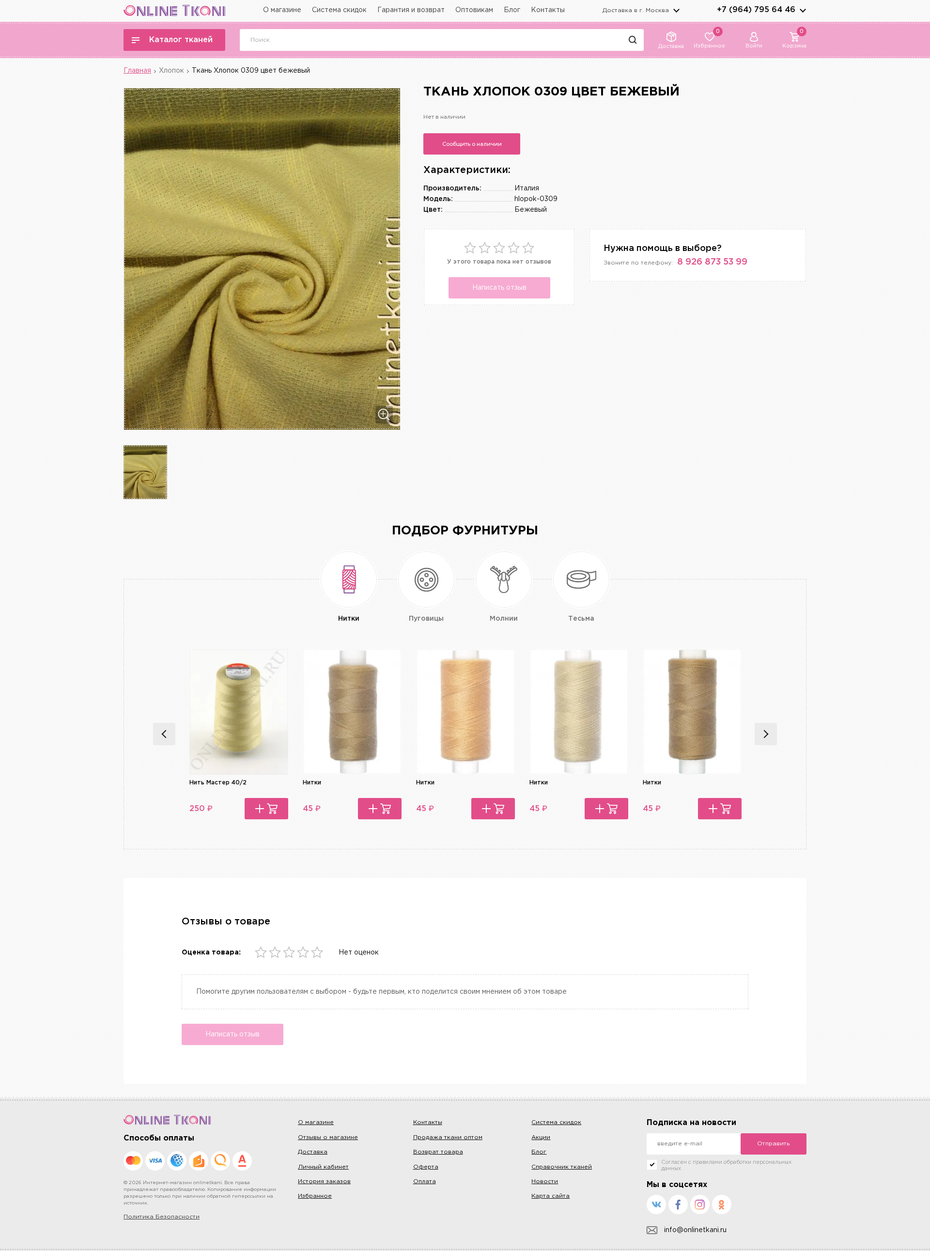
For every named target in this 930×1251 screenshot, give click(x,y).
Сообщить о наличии (472, 144)
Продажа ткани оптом (447, 1137)
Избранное (315, 1196)
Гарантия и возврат (411, 10)
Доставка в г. (636, 10)
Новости (544, 1181)
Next (766, 734)
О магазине (282, 10)
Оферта (425, 1167)
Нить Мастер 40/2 (218, 782)
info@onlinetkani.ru (695, 1230)
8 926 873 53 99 (712, 262)
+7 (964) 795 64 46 (756, 10)
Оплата (424, 1181)
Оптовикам (474, 10)
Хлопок (171, 71)
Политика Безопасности (162, 1217)
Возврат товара (438, 1152)
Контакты (548, 10)
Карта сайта (550, 1196)
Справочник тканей (561, 1167)
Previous (164, 734)
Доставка (312, 1152)
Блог (512, 10)
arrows (802, 10)
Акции (540, 1137)
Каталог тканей (181, 40)
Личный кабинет (323, 1167)
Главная (137, 71)
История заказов (324, 1181)
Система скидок (339, 10)
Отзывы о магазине (328, 1137)
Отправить (773, 1143)
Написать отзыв (499, 288)
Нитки (312, 782)
